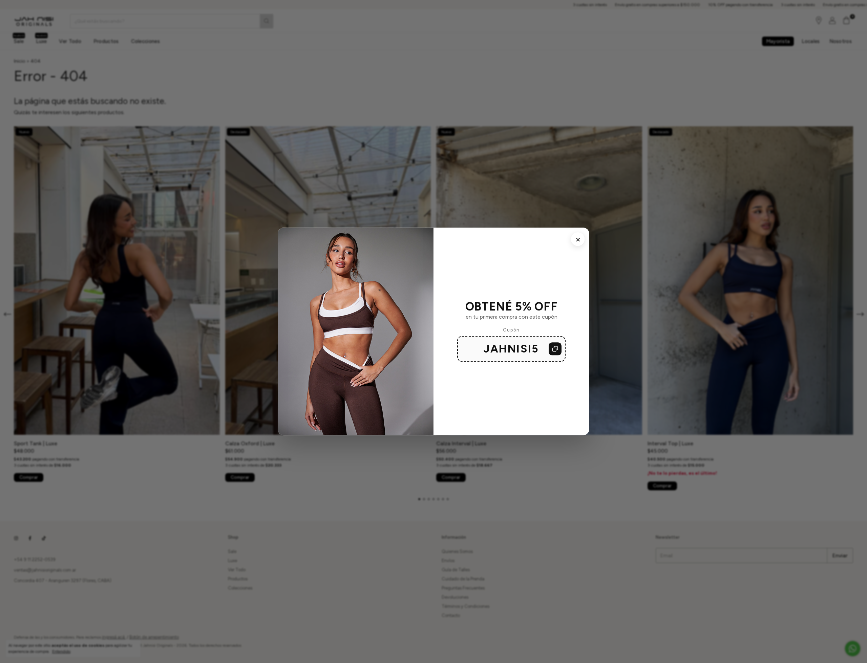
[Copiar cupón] (555, 349)
